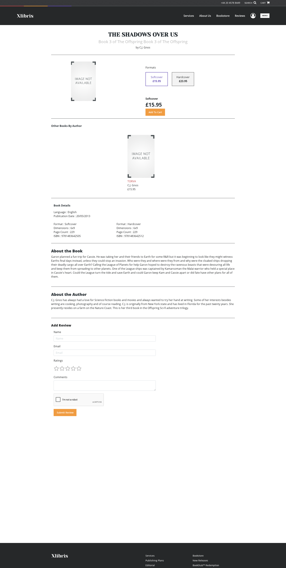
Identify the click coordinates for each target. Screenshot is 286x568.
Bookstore (223, 16)
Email (57, 346)
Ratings (58, 360)
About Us (205, 16)
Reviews (240, 16)
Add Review (61, 325)
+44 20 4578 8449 (230, 2)
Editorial (150, 565)
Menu (265, 15)
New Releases (200, 560)
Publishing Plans (154, 560)
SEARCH (248, 2)
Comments (60, 377)
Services (189, 16)
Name (57, 332)
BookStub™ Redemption (206, 565)
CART (263, 2)
